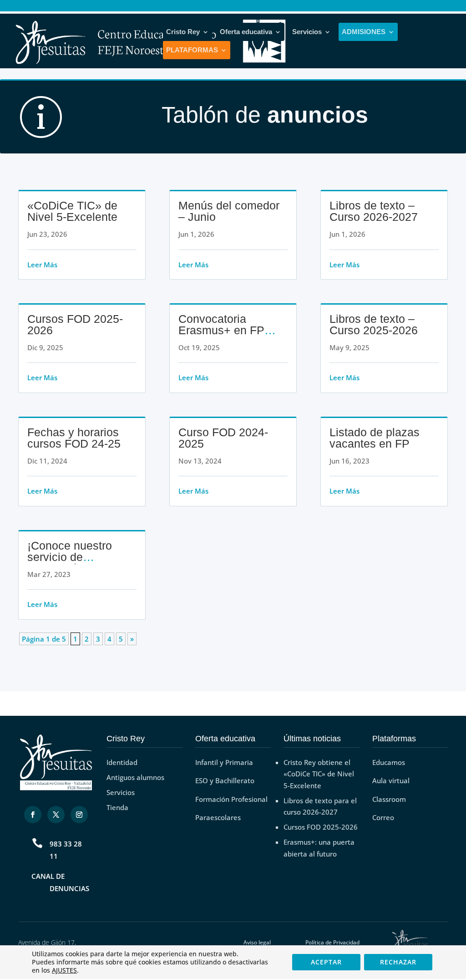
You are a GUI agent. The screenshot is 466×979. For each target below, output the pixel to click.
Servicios (307, 32)
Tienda (117, 807)
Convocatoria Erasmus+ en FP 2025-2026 (221, 330)
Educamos (388, 762)
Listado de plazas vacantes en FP (374, 438)
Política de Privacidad (332, 942)
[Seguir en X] (56, 814)
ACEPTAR (326, 962)
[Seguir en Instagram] (79, 814)
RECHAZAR (398, 962)
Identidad (121, 762)
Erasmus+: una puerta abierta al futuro (319, 847)
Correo (383, 817)
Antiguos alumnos (135, 777)
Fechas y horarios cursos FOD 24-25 (74, 438)
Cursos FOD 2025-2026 (75, 324)
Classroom (389, 799)
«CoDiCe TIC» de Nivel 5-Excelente (72, 211)
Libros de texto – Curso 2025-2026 (373, 324)
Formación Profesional (231, 799)
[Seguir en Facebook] (32, 814)
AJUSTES (64, 970)
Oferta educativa (246, 32)
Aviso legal (257, 942)
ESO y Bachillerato (224, 780)
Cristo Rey (183, 32)
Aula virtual (391, 780)
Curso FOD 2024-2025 (223, 438)
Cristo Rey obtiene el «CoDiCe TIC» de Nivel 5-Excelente (319, 774)
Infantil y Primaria (224, 762)
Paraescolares (218, 817)
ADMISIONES (363, 32)
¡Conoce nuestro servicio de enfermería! (69, 557)
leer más (42, 264)
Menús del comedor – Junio (228, 211)
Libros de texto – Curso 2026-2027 (373, 211)
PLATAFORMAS (192, 50)
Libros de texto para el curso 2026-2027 (320, 806)
